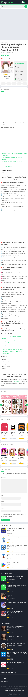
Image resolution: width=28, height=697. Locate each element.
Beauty (7, 55)
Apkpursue (16, 381)
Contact (2, 676)
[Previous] (1, 405)
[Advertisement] (14, 24)
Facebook (3, 83)
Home (2, 42)
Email (2, 501)
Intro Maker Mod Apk (7, 166)
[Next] (26, 405)
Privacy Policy (4, 678)
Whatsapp (24, 83)
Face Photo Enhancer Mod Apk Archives (12, 161)
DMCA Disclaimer (4, 681)
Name (2, 495)
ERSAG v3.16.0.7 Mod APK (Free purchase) (12, 349)
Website (2, 508)
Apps (5, 42)
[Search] (25, 6)
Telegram (19, 83)
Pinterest (14, 83)
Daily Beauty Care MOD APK (9, 164)
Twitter (8, 83)
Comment (3, 477)
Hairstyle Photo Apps (19, 63)
